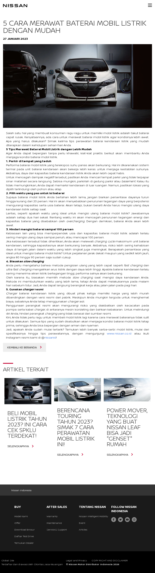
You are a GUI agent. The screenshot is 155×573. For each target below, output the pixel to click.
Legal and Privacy (76, 560)
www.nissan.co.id (119, 333)
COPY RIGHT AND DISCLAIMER (110, 560)
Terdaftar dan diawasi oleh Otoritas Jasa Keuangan (32, 564)
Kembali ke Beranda (22, 347)
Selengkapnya (18, 446)
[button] (150, 5)
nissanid (50, 337)
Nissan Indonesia (21, 490)
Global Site (7, 560)
